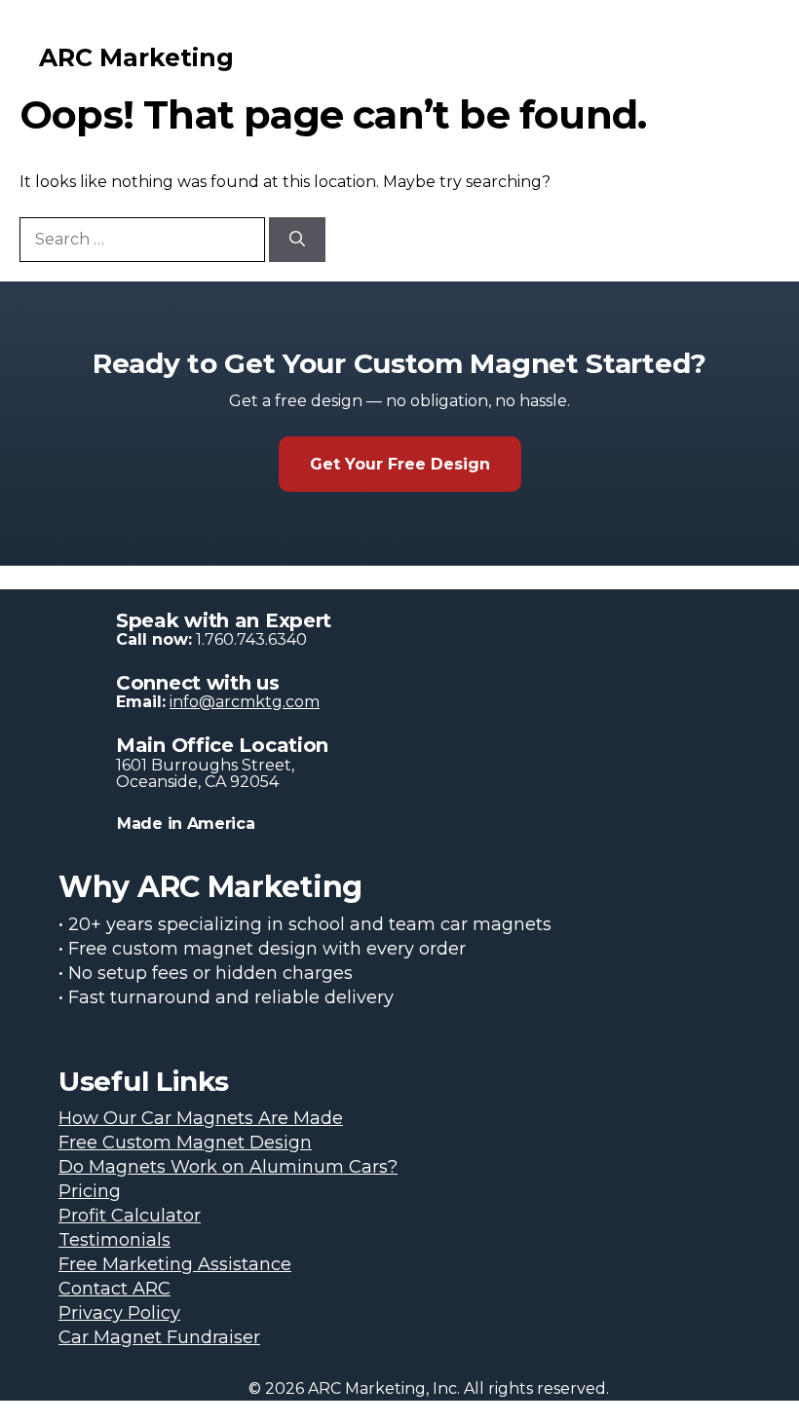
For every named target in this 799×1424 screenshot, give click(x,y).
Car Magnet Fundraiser (159, 1337)
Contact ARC (114, 1288)
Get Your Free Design (400, 464)
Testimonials (114, 1240)
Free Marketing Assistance (174, 1264)
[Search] (297, 239)
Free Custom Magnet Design (185, 1142)
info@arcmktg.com (245, 702)
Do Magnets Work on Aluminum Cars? (228, 1167)
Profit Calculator (129, 1215)
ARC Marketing (136, 57)
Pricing (89, 1191)
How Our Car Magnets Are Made (200, 1118)
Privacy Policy (119, 1313)
